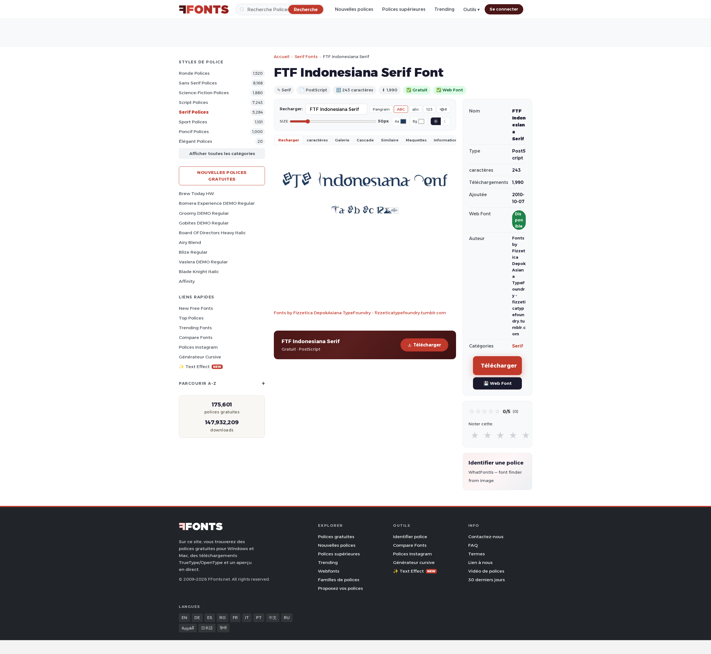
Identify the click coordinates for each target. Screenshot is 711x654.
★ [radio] (474, 435)
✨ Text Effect (200, 366)
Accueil (281, 56)
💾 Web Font (498, 383)
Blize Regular (193, 252)
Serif (517, 346)
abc (415, 109)
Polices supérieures (403, 9)
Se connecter (504, 9)
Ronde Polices (194, 73)
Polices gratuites (336, 536)
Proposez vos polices (340, 588)
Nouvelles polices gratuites (222, 176)
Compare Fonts (195, 337)
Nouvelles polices (354, 9)
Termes (476, 553)
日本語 (207, 627)
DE (197, 617)
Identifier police (410, 536)
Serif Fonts (306, 56)
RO (222, 617)
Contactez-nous (486, 536)
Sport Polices (193, 121)
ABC (401, 109)
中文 (273, 617)
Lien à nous (480, 562)
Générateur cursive (200, 357)
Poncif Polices (194, 131)
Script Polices (193, 102)
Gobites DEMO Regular (204, 223)
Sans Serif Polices (198, 83)
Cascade (365, 140)
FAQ (473, 545)
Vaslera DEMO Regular (203, 261)
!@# (443, 109)
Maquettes (416, 140)
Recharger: (291, 108)
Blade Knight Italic (199, 271)
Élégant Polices (195, 141)
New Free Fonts (196, 308)
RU (287, 617)
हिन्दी (223, 627)
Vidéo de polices (486, 571)
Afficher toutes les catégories (222, 153)
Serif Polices (194, 112)
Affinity (187, 281)
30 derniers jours (486, 579)
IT (247, 617)
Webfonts (328, 571)
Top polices (191, 318)
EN (184, 617)
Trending (444, 9)
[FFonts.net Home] (204, 9)
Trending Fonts (195, 327)
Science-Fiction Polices (204, 92)
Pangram (381, 109)
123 (429, 109)
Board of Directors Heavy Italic (212, 232)
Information (445, 140)
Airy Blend (190, 242)
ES (209, 617)
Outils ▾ (471, 9)
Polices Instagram (198, 347)
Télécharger (427, 345)
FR (235, 617)
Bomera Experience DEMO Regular (217, 203)
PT (259, 617)
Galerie (342, 140)
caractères (317, 140)
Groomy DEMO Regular (204, 213)
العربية (188, 627)
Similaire (390, 140)
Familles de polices (338, 579)
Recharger (288, 140)
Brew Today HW (196, 193)
